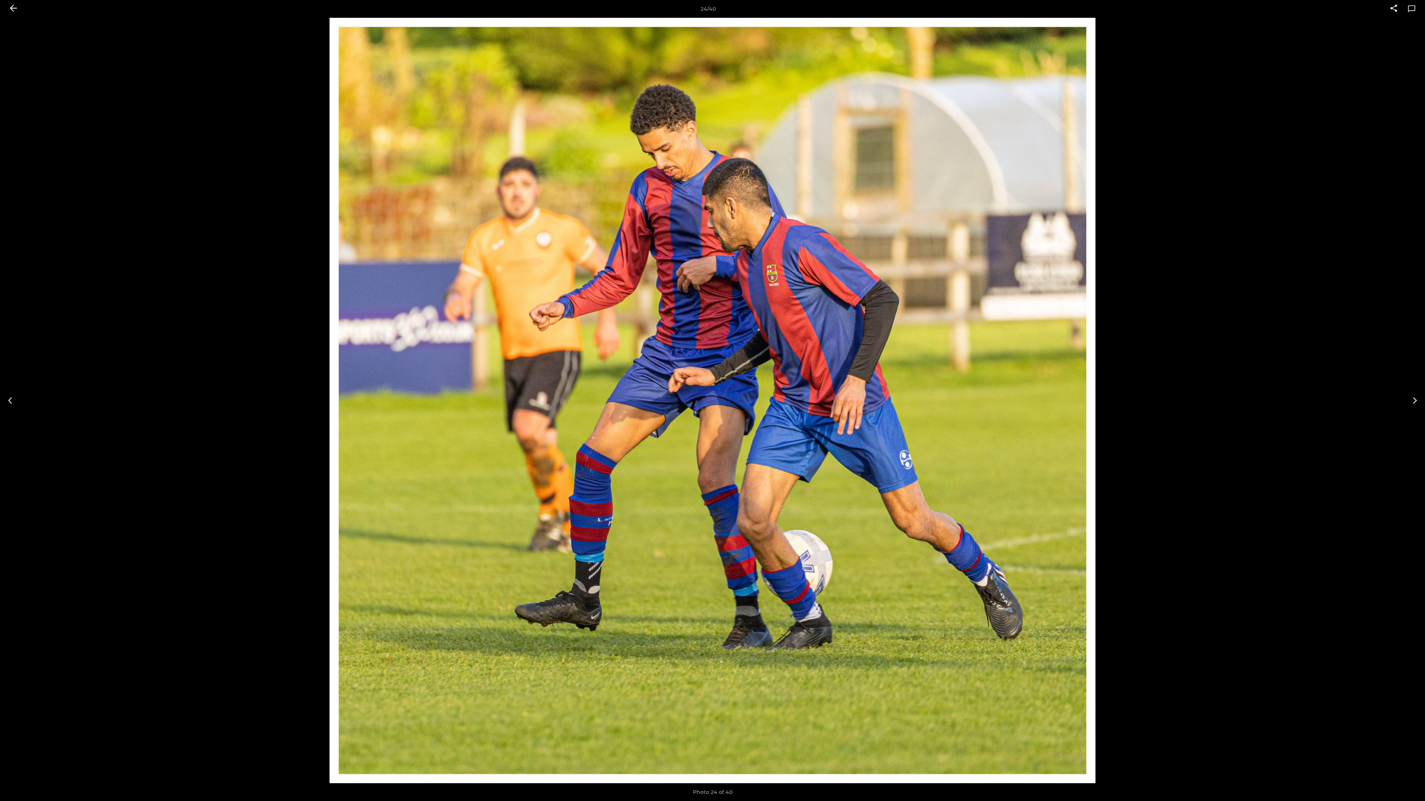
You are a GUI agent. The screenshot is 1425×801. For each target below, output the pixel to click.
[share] (1393, 9)
